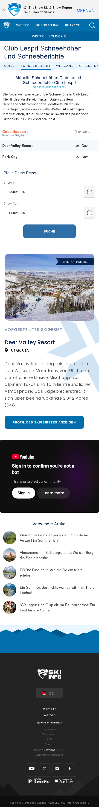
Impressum (50, 729)
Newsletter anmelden (49, 722)
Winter (38, 36)
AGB (49, 739)
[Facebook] (70, 768)
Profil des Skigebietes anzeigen (44, 422)
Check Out (10, 203)
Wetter (22, 25)
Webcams (65, 65)
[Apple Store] (64, 780)
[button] (92, 25)
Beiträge (72, 25)
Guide (9, 65)
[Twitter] (45, 768)
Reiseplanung (47, 25)
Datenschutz (49, 734)
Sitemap (49, 744)
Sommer (56, 36)
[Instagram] (57, 768)
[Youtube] (32, 768)
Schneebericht (36, 65)
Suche (49, 231)
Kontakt (49, 708)
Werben (49, 715)
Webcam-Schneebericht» (49, 87)
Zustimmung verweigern (49, 754)
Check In (9, 182)
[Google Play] (39, 780)
